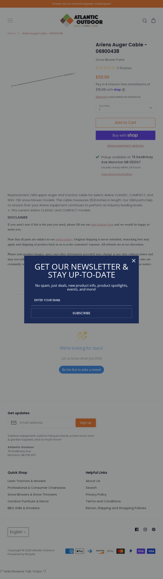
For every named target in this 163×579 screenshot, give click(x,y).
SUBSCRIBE (81, 313)
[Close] (134, 261)
